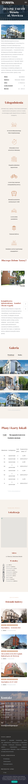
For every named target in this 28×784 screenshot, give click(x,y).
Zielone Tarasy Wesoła (12, 625)
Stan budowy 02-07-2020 (9, 682)
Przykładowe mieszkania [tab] (14, 438)
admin (4, 630)
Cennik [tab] (4, 435)
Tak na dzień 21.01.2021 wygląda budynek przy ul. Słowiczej (11, 655)
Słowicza (4, 625)
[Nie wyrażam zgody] (26, 779)
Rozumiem (14, 781)
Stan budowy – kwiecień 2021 (10, 628)
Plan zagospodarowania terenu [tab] (17, 435)
